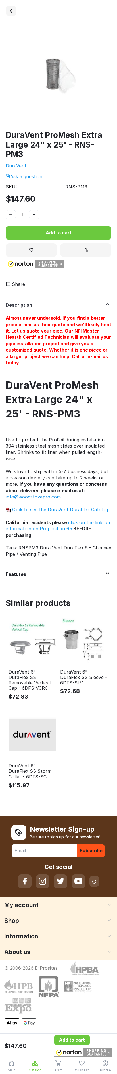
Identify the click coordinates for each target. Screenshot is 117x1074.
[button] (35, 264)
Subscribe (91, 850)
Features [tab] (16, 574)
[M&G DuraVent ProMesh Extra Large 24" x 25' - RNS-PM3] (58, 75)
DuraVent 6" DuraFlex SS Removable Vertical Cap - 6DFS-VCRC (30, 680)
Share (18, 284)
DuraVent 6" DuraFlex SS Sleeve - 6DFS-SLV (83, 677)
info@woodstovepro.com (33, 497)
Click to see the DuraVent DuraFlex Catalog (59, 509)
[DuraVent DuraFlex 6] (11, 11)
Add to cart (59, 233)
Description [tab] (19, 305)
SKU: (11, 187)
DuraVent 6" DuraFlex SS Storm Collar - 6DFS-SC (30, 771)
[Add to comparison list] (85, 250)
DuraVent (16, 166)
